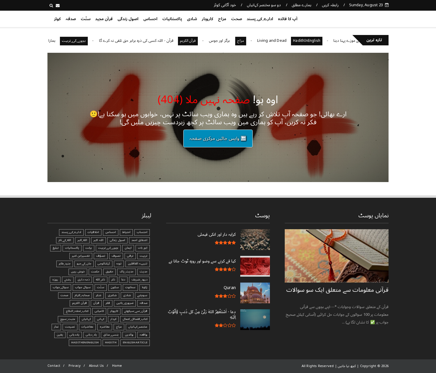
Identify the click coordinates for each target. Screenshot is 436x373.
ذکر (113, 280)
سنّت (85, 19)
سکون (115, 287)
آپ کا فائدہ (287, 19)
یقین (60, 335)
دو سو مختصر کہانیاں (264, 5)
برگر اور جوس (233, 40)
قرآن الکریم (200, 40)
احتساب (142, 232)
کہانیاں (86, 319)
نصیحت (70, 327)
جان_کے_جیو (84, 264)
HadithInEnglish (319, 40)
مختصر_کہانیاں (137, 327)
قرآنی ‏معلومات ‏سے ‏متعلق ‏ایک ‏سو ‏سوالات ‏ (337, 290)
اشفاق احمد (139, 240)
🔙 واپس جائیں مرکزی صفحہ (218, 138)
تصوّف (100, 256)
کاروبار (207, 19)
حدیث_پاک (126, 272)
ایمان (128, 248)
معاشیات (87, 327)
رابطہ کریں (330, 5)
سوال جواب (83, 287)
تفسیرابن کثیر (81, 256)
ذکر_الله (100, 280)
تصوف (116, 256)
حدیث (143, 272)
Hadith (111, 342)
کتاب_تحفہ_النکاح (77, 311)
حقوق (109, 272)
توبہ (119, 264)
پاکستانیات (172, 19)
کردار (113, 319)
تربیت (143, 256)
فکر (108, 303)
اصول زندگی (128, 19)
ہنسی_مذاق (111, 335)
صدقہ (71, 19)
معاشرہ (105, 327)
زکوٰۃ (144, 287)
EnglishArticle (135, 342)
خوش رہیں (78, 272)
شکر (98, 295)
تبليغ (55, 248)
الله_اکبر (82, 240)
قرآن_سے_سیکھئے (135, 311)
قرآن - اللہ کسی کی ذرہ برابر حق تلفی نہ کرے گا (149, 40)
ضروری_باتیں (124, 303)
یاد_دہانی (91, 335)
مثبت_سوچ (67, 319)
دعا (123, 280)
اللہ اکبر (98, 240)
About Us (96, 365)
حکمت (95, 272)
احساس (150, 19)
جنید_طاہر (65, 264)
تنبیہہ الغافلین (137, 264)
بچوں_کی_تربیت (86, 40)
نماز (56, 327)
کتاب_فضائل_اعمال (134, 319)
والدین (129, 335)
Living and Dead (284, 40)
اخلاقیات (93, 232)
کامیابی (99, 311)
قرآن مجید (104, 19)
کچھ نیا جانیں (365, 18)
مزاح (222, 19)
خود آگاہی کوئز (225, 5)
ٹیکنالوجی (104, 264)
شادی (192, 19)
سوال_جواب (61, 287)
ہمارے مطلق (301, 5)
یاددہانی (74, 335)
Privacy (75, 365)
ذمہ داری (83, 280)
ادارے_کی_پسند (260, 19)
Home (117, 365)
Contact (53, 365)
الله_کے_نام (64, 240)
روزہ (55, 280)
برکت (88, 248)
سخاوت (130, 287)
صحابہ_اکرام (82, 295)
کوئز (57, 19)
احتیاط (126, 232)
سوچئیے (142, 295)
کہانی (100, 319)
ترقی (130, 256)
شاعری (112, 295)
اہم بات (142, 248)
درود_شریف (139, 280)
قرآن (96, 303)
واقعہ (143, 335)
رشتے (67, 280)
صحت (236, 19)
